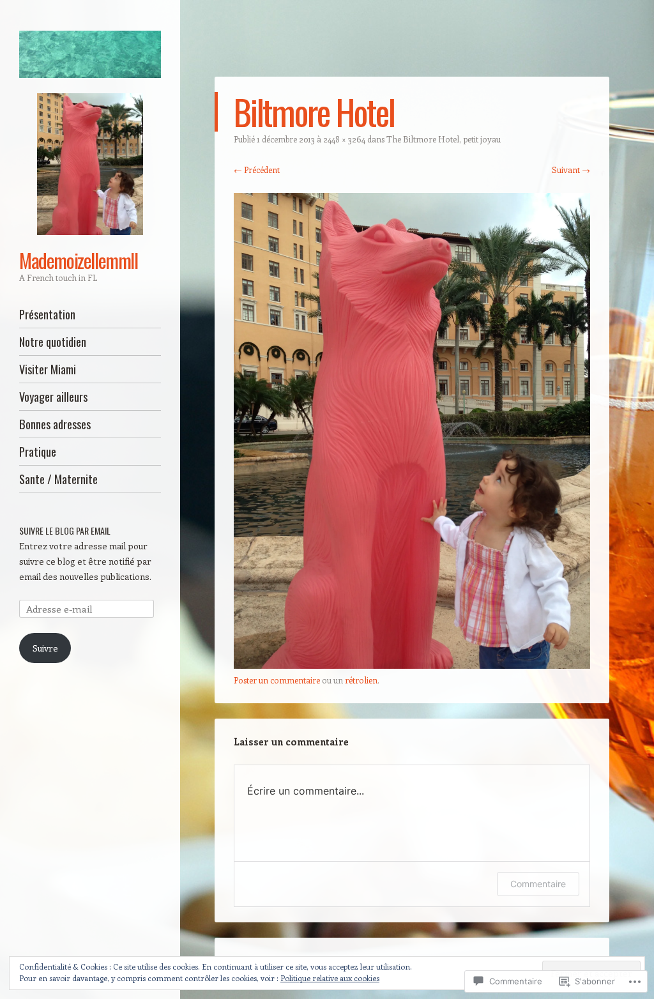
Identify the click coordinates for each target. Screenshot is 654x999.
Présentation (47, 314)
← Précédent (257, 169)
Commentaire (538, 883)
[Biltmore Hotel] (412, 665)
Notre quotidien (52, 341)
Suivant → (571, 169)
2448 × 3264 (344, 138)
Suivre (45, 648)
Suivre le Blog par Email (64, 530)
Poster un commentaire (277, 680)
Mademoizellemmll (78, 260)
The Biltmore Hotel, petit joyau (443, 138)
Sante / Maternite (58, 478)
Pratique (37, 451)
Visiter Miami (47, 368)
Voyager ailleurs (53, 396)
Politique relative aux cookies (329, 978)
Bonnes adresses (55, 423)
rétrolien (361, 680)
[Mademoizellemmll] (90, 54)
